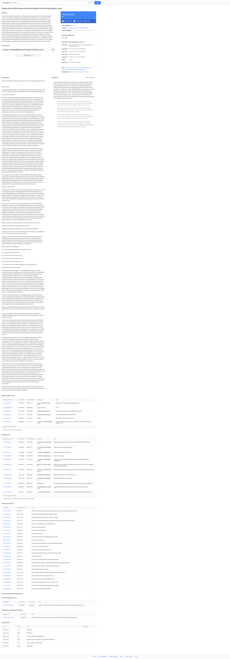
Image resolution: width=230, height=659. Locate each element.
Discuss (86, 72)
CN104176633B (7, 511)
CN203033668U (7, 523)
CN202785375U (7, 533)
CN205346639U (7, 540)
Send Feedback (103, 656)
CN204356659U (7, 562)
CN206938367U (7, 546)
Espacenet (72, 72)
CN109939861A (7, 464)
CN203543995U (7, 579)
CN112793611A (7, 585)
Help (136, 656)
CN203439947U (7, 549)
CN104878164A (7, 442)
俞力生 (76, 28)
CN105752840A (7, 447)
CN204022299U (7, 421)
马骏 (80, 28)
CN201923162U (7, 530)
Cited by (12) (78, 67)
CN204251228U (7, 582)
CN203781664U (7, 418)
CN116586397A (7, 492)
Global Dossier (79, 72)
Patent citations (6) (69, 67)
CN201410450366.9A (8, 605)
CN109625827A (7, 459)
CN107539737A (7, 452)
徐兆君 (83, 28)
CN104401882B (7, 575)
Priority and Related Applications (76, 69)
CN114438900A (7, 487)
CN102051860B (7, 517)
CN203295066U (7, 527)
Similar (88, 21)
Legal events (85, 67)
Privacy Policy (128, 656)
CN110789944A (7, 478)
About (94, 656)
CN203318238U (7, 572)
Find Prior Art (78, 21)
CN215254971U (7, 569)
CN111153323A (7, 483)
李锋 (87, 28)
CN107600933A (7, 456)
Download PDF (68, 21)
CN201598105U (7, 411)
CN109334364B (7, 553)
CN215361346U (7, 559)
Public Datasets (113, 656)
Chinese (73, 25)
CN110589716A (7, 469)
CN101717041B (7, 566)
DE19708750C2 (7, 403)
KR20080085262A (7, 407)
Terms (121, 656)
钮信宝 (72, 28)
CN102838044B (7, 556)
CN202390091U (7, 414)
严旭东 (68, 28)
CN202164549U (7, 588)
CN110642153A (7, 474)
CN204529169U (7, 543)
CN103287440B (7, 514)
